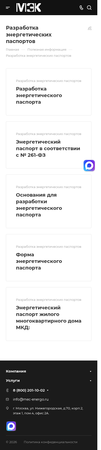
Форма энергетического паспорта (39, 261)
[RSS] (89, 28)
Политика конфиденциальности (50, 442)
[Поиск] (89, 7)
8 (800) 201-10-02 (29, 390)
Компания (16, 371)
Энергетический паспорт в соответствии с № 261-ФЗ (48, 148)
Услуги (13, 380)
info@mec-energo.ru (31, 399)
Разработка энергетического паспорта (39, 95)
